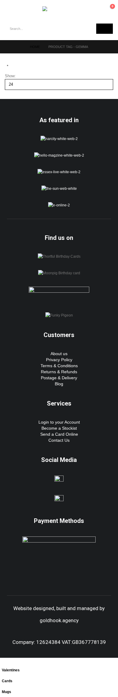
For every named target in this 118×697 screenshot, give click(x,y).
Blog (59, 383)
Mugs (6, 692)
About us (59, 353)
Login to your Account (59, 422)
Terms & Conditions (59, 365)
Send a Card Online (59, 434)
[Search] (104, 29)
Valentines (11, 670)
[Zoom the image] (59, 139)
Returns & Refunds (59, 371)
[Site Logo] (59, 8)
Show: (10, 76)
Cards (7, 681)
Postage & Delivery (59, 377)
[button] (12, 8)
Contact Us (59, 440)
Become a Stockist (59, 428)
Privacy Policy (59, 359)
